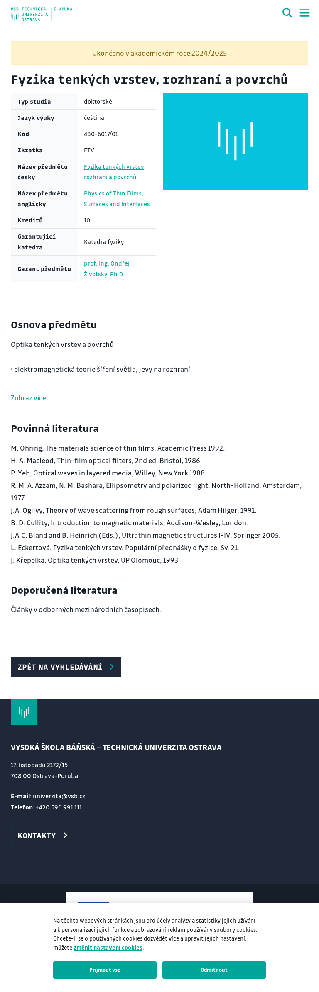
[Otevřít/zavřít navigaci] (305, 12)
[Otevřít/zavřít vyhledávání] (287, 14)
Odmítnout (214, 969)
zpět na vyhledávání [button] (59, 666)
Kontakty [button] (36, 835)
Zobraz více (28, 397)
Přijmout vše (104, 969)
